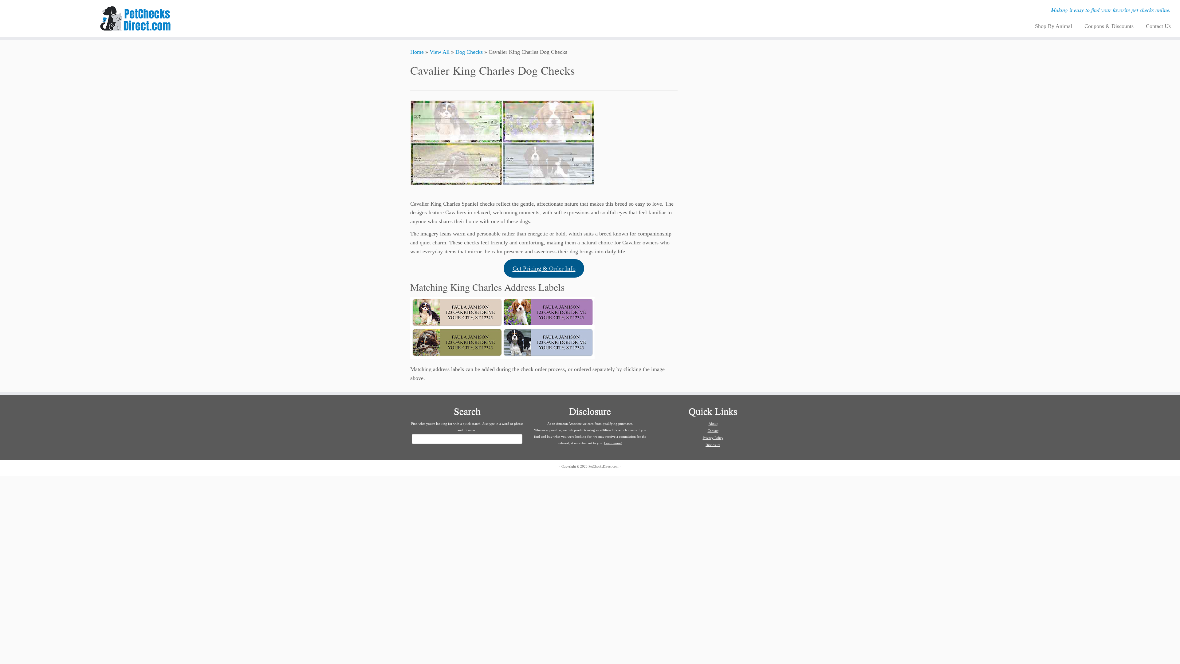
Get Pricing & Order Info (544, 268)
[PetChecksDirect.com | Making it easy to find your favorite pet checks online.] (136, 18)
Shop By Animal (1053, 26)
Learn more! (613, 443)
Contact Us (1158, 26)
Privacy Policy (713, 438)
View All (440, 52)
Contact (713, 431)
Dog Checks (469, 52)
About (713, 423)
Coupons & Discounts (1109, 26)
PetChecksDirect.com (603, 466)
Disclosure (713, 445)
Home (417, 52)
